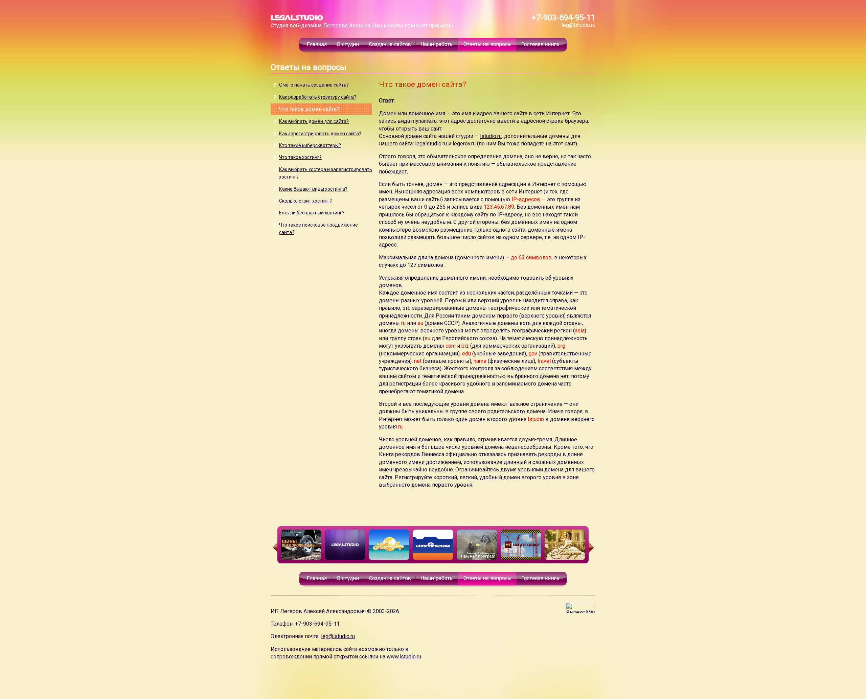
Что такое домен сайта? (309, 109)
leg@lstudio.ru (578, 25)
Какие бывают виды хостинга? (313, 189)
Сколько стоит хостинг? (305, 201)
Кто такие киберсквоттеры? (310, 145)
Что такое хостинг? (300, 157)
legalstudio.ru (431, 143)
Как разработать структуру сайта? (317, 97)
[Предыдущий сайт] (274, 547)
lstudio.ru (491, 136)
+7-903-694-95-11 (563, 17)
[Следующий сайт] (592, 547)
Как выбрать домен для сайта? (314, 121)
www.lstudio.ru (404, 656)
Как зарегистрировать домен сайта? (320, 133)
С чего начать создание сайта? (314, 85)
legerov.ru (464, 143)
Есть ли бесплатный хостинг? (311, 212)
